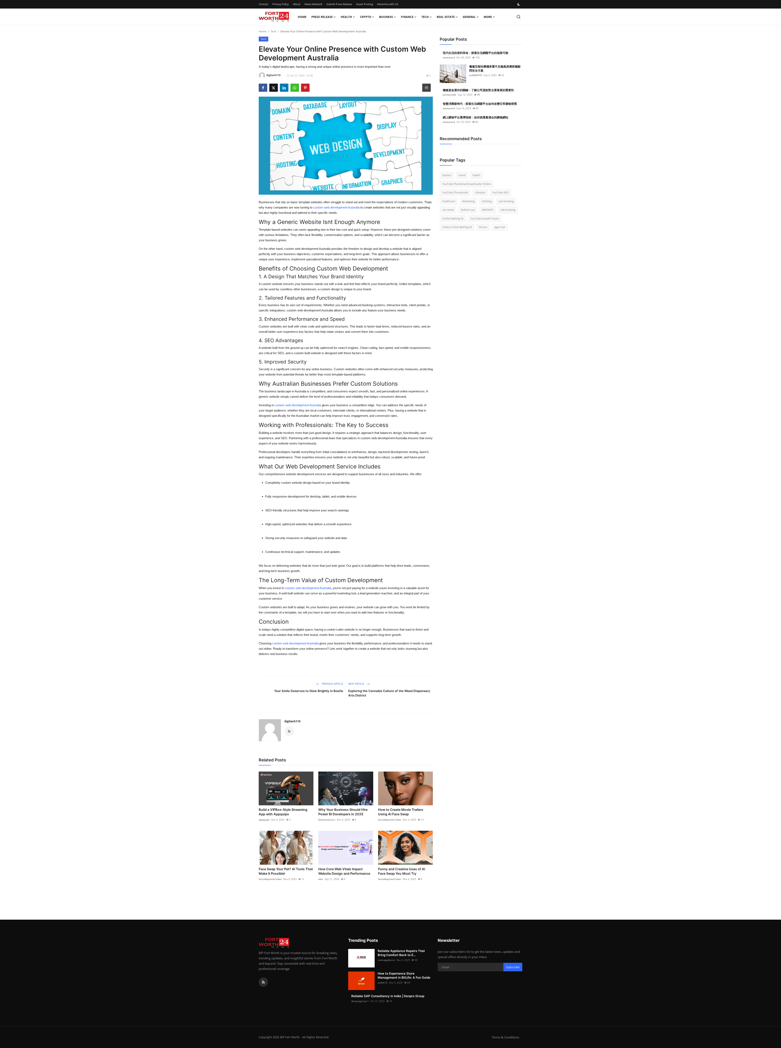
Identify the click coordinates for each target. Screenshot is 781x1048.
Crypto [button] (365, 17)
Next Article (356, 684)
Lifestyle (480, 192)
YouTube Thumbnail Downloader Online (466, 184)
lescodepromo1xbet (389, 819)
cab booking (508, 210)
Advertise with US (387, 4)
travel (461, 175)
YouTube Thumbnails (455, 192)
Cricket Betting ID (452, 218)
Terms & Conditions (505, 1037)
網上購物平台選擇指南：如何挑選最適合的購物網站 (475, 117)
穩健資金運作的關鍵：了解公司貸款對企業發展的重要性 (478, 90)
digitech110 (292, 721)
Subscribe (513, 967)
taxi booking (506, 201)
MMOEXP (487, 210)
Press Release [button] (322, 17)
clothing (487, 201)
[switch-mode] (519, 4)
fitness (483, 227)
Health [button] (346, 17)
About (296, 4)
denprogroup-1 (360, 1001)
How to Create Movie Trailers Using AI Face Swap (400, 812)
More (488, 17)
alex (320, 879)
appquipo (264, 819)
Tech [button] (425, 17)
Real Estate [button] (446, 17)
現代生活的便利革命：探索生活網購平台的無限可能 (475, 53)
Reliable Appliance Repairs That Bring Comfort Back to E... (401, 953)
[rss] (263, 982)
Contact (263, 4)
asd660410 (475, 75)
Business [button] (386, 17)
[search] (518, 17)
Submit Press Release (339, 4)
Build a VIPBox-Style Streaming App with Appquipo (283, 812)
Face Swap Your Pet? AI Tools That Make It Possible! (286, 871)
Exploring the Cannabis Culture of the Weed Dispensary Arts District (389, 693)
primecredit (449, 94)
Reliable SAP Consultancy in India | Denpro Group (387, 996)
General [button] (469, 17)
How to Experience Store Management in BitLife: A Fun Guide (404, 975)
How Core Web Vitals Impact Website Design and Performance (344, 871)
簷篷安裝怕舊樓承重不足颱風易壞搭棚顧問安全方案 (494, 68)
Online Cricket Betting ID (457, 227)
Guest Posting (364, 4)
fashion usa (468, 210)
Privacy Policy (280, 4)
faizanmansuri (326, 819)
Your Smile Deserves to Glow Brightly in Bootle (308, 691)
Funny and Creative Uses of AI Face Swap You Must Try (401, 871)
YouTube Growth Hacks (484, 218)
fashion (446, 175)
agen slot (499, 227)
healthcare (448, 201)
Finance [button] (407, 17)
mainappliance (386, 960)
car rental (448, 210)
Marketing (468, 201)
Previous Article (332, 684)
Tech (273, 31)
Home (302, 17)
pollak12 (382, 982)
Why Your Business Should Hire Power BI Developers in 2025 (343, 812)
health (476, 175)
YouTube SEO (500, 192)
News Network (313, 4)
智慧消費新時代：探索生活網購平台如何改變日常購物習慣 (480, 103)
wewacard (449, 57)
